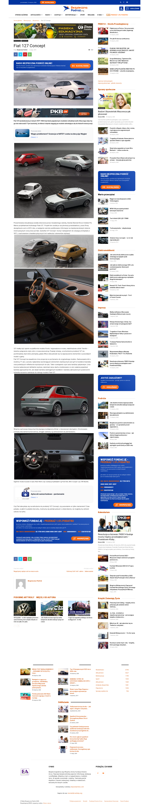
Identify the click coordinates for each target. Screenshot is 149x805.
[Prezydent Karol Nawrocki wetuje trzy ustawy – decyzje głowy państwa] (103, 160)
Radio (47, 15)
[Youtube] (127, 2)
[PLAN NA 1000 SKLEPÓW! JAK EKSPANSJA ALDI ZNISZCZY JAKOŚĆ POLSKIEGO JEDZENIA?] (103, 50)
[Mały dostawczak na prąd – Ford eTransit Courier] (103, 297)
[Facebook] (123, 2)
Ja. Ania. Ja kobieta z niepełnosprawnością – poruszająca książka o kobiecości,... (122, 615)
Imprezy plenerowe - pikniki (105, 531)
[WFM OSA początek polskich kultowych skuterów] (103, 211)
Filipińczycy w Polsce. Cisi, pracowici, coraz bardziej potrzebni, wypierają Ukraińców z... (122, 30)
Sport (82, 15)
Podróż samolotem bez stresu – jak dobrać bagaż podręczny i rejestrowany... (122, 435)
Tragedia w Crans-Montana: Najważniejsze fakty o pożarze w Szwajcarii (120, 333)
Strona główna (21, 15)
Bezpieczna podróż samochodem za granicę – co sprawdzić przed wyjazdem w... (122, 425)
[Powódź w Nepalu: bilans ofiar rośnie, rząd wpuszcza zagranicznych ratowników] (103, 130)
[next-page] (18, 626)
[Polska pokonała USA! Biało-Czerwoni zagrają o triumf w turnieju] (25, 696)
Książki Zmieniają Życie (109, 598)
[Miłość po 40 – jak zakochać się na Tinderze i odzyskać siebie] (103, 625)
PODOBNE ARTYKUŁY (24, 597)
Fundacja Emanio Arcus (95, 801)
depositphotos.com (77, 787)
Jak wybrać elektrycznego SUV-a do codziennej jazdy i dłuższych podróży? (122, 267)
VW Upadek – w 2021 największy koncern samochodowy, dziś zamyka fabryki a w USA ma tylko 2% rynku (26, 619)
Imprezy (102, 307)
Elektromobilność (106, 250)
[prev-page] (15, 626)
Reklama (91, 15)
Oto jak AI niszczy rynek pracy (119, 38)
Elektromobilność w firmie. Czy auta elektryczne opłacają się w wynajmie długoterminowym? (122, 277)
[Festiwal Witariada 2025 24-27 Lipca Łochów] (103, 568)
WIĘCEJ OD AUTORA (46, 597)
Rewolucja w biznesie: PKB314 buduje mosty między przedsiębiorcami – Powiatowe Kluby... (122, 363)
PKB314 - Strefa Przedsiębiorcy (113, 24)
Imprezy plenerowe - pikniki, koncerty (110, 83)
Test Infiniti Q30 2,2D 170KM (119, 218)
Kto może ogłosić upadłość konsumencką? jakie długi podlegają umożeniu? (79, 739)
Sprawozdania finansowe (111, 801)
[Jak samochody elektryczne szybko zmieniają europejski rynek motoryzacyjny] (103, 257)
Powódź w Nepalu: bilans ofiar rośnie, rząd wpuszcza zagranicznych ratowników (122, 130)
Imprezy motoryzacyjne (105, 81)
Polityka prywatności (75, 801)
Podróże (102, 398)
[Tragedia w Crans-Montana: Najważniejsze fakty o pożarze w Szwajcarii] (103, 334)
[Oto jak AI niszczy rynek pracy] (103, 41)
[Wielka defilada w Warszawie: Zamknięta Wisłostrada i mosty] (103, 314)
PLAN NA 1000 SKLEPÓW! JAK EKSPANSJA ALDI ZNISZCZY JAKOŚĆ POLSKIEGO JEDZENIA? (122, 50)
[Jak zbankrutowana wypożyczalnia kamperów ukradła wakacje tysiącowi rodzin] (53, 608)
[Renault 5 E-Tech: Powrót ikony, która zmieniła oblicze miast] (103, 288)
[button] (120, 2)
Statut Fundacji (124, 801)
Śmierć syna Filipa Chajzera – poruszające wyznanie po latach (79, 691)
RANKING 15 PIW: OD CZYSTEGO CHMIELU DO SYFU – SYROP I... (80, 681)
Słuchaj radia (82, 66)
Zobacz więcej (47, 803)
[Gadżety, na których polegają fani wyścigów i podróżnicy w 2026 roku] (103, 445)
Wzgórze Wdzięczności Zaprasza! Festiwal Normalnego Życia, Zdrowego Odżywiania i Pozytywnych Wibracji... (122, 587)
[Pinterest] (25, 54)
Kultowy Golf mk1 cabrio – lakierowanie (80, 571)
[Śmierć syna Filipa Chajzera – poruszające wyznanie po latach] (63, 691)
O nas (99, 15)
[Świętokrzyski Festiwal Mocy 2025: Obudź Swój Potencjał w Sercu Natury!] (103, 578)
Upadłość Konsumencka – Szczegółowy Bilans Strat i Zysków (79, 718)
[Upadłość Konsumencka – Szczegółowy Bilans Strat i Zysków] (63, 718)
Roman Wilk (101, 117)
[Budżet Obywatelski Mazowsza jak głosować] (116, 101)
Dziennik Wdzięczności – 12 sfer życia (122, 633)
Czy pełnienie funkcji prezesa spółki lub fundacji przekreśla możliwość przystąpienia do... (80, 728)
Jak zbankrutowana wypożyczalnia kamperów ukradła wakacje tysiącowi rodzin (52, 619)
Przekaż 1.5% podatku (119, 15)
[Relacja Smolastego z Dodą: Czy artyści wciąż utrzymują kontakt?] (103, 324)
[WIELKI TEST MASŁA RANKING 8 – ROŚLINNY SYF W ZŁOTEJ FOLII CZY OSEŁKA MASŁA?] (25, 671)
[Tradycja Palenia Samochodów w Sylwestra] (103, 344)
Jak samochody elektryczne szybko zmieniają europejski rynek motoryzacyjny (122, 257)
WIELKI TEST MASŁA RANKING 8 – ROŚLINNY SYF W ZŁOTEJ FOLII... (42, 671)
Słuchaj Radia (49, 2)
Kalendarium (104, 512)
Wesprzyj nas (83, 538)
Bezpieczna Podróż (22, 50)
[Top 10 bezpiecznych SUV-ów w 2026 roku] (63, 671)
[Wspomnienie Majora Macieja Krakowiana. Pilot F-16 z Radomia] (103, 354)
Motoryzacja (27, 20)
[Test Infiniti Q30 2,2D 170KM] (103, 220)
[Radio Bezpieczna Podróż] (75, 8)
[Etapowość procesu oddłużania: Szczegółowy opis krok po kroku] (63, 749)
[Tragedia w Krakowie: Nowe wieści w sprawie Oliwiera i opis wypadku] (103, 140)
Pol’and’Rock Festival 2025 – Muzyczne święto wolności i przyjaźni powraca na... (122, 558)
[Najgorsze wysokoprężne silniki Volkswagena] (103, 201)
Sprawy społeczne (106, 89)
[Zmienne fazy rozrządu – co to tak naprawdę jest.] (103, 240)
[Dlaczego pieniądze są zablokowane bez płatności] (103, 415)
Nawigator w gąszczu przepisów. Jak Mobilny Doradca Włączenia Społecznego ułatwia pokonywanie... (40, 683)
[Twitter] (20, 54)
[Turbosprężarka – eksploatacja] (103, 230)
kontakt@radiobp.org (75, 793)
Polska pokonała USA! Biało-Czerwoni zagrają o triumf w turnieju (41, 696)
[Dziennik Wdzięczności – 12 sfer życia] (103, 635)
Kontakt (85, 801)
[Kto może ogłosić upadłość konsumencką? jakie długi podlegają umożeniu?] (63, 739)
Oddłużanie (111, 387)
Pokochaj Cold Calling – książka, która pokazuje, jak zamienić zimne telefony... (122, 605)
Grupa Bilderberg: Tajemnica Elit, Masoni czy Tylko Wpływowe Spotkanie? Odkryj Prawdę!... (120, 61)
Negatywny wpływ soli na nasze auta (26, 571)
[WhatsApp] (30, 54)
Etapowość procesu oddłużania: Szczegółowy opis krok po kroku (80, 749)
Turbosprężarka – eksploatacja (120, 228)
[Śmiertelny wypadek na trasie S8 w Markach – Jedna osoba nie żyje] (103, 150)
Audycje (57, 15)
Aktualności (36, 15)
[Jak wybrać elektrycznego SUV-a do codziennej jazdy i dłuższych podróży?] (103, 267)
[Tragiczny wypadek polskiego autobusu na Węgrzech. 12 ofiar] (80, 608)
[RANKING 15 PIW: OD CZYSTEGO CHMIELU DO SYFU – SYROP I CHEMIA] (63, 681)
